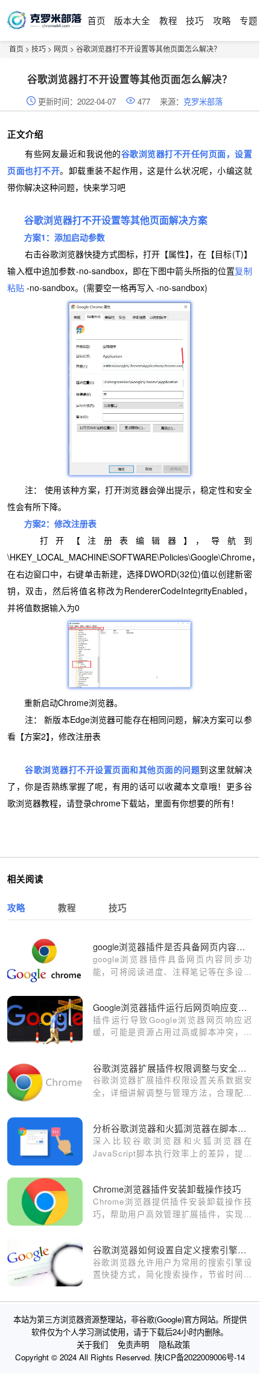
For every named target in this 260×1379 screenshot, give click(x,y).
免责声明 (133, 1344)
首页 (96, 20)
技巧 (195, 20)
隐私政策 (174, 1344)
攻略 (222, 20)
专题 (248, 20)
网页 (61, 48)
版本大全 (132, 20)
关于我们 (92, 1344)
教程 (168, 20)
